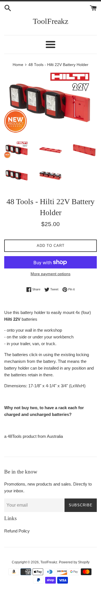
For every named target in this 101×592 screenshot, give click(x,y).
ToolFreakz (50, 21)
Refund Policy (17, 531)
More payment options (50, 274)
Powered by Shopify (74, 562)
